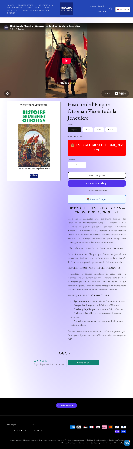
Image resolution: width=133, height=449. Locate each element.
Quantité (71, 159)
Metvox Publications (23, 440)
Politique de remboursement (74, 440)
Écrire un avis (83, 362)
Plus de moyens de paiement (97, 190)
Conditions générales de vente (101, 443)
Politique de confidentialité (96, 440)
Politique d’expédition (68, 443)
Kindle (111, 129)
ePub (87, 129)
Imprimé (74, 129)
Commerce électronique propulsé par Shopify (46, 440)
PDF (99, 129)
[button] (26, 5)
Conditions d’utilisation (117, 440)
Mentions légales (120, 443)
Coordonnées (83, 443)
